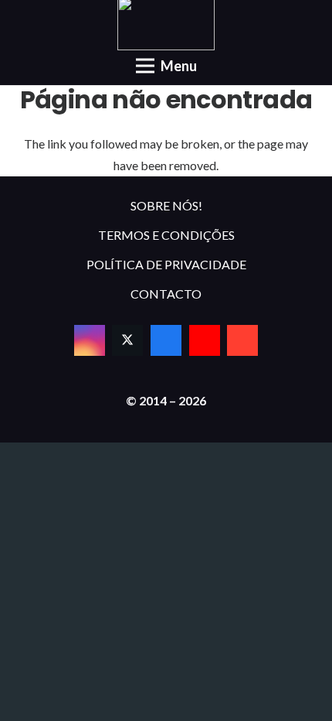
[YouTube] (204, 340)
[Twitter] (127, 340)
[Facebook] (166, 340)
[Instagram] (89, 340)
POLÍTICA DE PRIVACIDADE (166, 264)
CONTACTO (166, 293)
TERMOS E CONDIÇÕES (166, 234)
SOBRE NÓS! (166, 205)
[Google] (242, 340)
